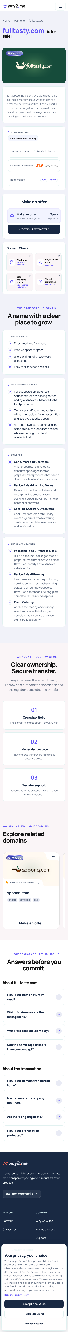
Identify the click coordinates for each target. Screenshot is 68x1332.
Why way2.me (44, 1221)
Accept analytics (34, 1304)
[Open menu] (60, 6)
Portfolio (19, 20)
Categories (10, 1229)
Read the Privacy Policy (16, 1294)
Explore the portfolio (19, 1193)
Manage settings (34, 1323)
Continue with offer (34, 229)
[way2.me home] (13, 6)
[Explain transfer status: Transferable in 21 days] (37, 882)
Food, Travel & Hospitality (23, 138)
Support (41, 1238)
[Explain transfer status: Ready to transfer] (34, 151)
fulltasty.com (37, 20)
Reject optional (34, 1314)
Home (6, 20)
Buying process (45, 1229)
